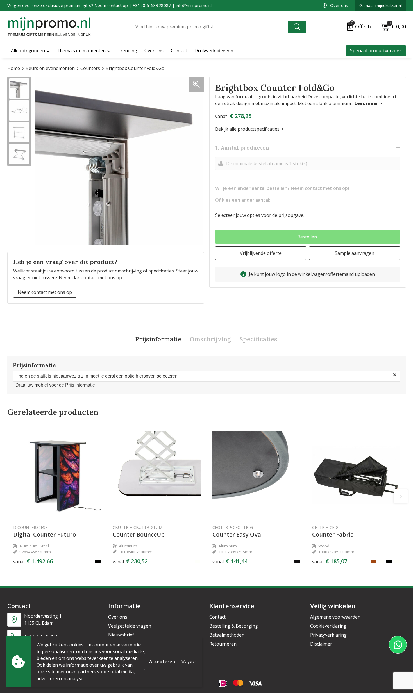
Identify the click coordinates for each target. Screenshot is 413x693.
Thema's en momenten (81, 50)
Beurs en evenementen (50, 68)
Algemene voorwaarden (335, 617)
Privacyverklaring (328, 635)
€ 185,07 (329, 561)
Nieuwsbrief (121, 635)
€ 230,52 (130, 561)
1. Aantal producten (242, 147)
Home (13, 68)
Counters (90, 68)
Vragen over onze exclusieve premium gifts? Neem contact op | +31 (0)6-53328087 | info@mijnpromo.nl (109, 5)
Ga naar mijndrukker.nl (380, 5)
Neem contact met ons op (45, 292)
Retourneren (223, 644)
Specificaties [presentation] (258, 339)
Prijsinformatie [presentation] (158, 339)
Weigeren (189, 661)
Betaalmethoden (226, 635)
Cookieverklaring (328, 626)
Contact (217, 617)
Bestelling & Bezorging (233, 626)
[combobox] (209, 27)
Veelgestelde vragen (129, 626)
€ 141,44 (230, 561)
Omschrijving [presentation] (210, 339)
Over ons (339, 5)
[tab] (158, 339)
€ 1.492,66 (33, 561)
